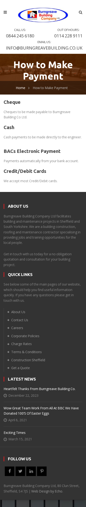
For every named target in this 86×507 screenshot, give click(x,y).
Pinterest (42, 471)
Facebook (9, 471)
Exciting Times (15, 432)
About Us (18, 312)
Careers (17, 328)
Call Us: (20, 33)
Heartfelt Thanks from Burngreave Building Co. (39, 389)
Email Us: (44, 45)
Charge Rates (21, 343)
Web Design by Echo (46, 491)
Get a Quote (20, 368)
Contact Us (19, 320)
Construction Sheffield (28, 360)
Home (20, 87)
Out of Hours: (68, 33)
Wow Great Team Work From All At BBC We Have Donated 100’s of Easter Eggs (41, 411)
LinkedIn (31, 471)
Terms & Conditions (26, 352)
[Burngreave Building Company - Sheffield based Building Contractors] (43, 12)
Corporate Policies (25, 336)
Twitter (20, 471)
